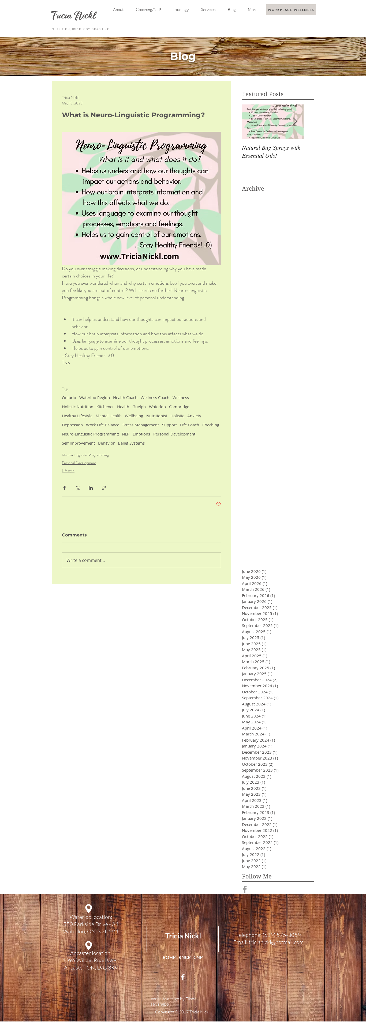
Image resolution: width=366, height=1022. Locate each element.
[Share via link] (103, 487)
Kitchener (105, 406)
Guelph (139, 406)
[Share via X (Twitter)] (77, 487)
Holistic (177, 415)
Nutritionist (156, 415)
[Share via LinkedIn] (90, 487)
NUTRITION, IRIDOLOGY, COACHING (81, 29)
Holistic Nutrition (77, 406)
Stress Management (140, 424)
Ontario (69, 397)
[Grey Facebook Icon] (244, 889)
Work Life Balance (102, 424)
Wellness (181, 397)
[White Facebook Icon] (183, 977)
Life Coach (189, 424)
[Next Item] (295, 122)
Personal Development (174, 433)
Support (169, 424)
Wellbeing (134, 415)
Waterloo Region (94, 397)
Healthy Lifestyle (77, 415)
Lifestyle (68, 470)
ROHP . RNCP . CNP (183, 957)
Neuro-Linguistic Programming (90, 433)
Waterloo (157, 406)
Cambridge (179, 406)
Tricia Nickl (183, 935)
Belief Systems (131, 443)
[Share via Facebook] (64, 487)
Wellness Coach (155, 397)
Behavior (106, 443)
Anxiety (194, 415)
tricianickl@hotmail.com (276, 942)
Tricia (63, 16)
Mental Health (109, 415)
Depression (72, 424)
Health (123, 406)
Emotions (141, 433)
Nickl (86, 16)
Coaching (210, 424)
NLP (125, 433)
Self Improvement (78, 443)
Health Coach (125, 397)
